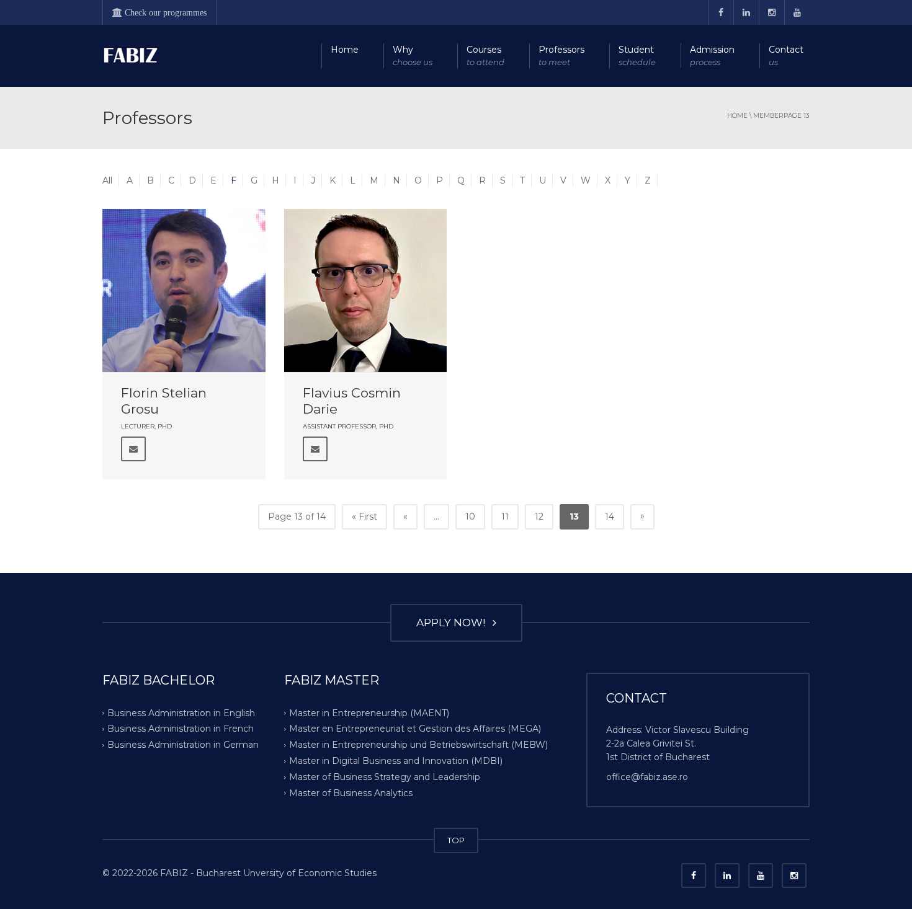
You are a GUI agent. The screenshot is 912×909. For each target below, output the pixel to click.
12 (539, 516)
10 (470, 516)
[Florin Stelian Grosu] (184, 290)
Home (345, 49)
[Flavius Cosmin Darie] (365, 290)
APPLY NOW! (453, 622)
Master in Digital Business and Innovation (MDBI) (396, 760)
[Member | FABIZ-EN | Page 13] (130, 55)
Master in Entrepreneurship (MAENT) (369, 712)
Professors (561, 55)
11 (505, 516)
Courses (485, 55)
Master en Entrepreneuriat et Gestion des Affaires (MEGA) (415, 728)
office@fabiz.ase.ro (647, 777)
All (107, 180)
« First (364, 516)
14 (609, 516)
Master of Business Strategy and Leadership (384, 777)
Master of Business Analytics (351, 793)
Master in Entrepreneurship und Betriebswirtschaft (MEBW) (418, 744)
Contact (786, 55)
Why (412, 55)
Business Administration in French (180, 728)
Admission (712, 55)
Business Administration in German (183, 744)
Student (637, 55)
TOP (456, 840)
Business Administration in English (181, 712)
